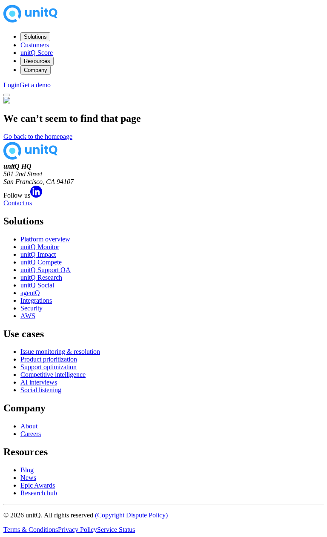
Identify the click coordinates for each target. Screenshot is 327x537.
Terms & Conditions (30, 529)
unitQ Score (36, 52)
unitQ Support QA (45, 269)
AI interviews (38, 382)
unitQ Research (41, 277)
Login (11, 85)
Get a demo (35, 85)
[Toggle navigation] (6, 95)
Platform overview (45, 239)
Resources (37, 61)
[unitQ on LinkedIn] (36, 195)
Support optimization (48, 366)
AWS (27, 315)
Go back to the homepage (37, 136)
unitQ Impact (38, 254)
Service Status (116, 529)
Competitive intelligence (53, 374)
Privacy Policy (77, 529)
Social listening (40, 389)
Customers (34, 45)
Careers (30, 433)
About (28, 426)
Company (35, 70)
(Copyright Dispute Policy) (131, 515)
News (28, 477)
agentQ (30, 292)
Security (31, 308)
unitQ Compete (41, 262)
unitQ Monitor (39, 246)
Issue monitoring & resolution (60, 351)
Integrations (36, 300)
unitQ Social (37, 285)
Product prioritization (48, 359)
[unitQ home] (30, 21)
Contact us (17, 203)
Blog (27, 470)
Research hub (38, 493)
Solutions (35, 37)
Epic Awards (37, 485)
